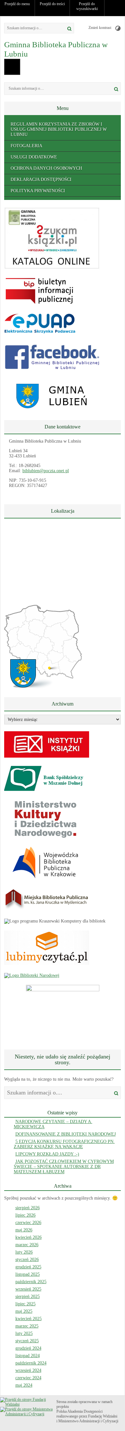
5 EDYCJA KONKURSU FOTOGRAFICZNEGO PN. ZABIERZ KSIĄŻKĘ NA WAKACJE (64, 1144)
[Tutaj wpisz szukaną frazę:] (32, 28)
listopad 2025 (27, 1274)
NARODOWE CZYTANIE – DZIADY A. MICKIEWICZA (53, 1124)
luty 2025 (24, 1333)
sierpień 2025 (27, 1296)
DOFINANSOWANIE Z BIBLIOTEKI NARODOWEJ (65, 1134)
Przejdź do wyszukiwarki (87, 6)
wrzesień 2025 (28, 1289)
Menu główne (12, 67)
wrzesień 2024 (28, 1370)
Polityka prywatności (38, 190)
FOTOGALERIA (26, 145)
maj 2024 (23, 1385)
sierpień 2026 (27, 1207)
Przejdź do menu (17, 4)
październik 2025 (30, 1281)
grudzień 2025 (28, 1266)
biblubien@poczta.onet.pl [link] (45, 470)
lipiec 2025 (25, 1303)
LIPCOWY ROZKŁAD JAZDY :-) (47, 1154)
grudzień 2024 (28, 1348)
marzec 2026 (26, 1244)
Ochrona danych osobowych (46, 168)
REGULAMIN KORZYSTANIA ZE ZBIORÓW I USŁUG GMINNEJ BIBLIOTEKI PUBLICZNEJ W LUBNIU (59, 129)
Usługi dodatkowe (34, 157)
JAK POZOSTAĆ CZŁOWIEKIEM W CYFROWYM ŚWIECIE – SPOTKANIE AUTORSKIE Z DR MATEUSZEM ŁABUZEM (64, 1166)
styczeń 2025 (27, 1340)
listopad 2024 (27, 1355)
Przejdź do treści (52, 4)
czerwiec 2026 (28, 1222)
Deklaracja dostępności (41, 179)
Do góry (117, 8)
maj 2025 (23, 1311)
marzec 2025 (26, 1326)
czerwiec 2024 (28, 1377)
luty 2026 (24, 1252)
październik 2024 (30, 1363)
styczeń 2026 (27, 1259)
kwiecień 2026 (28, 1237)
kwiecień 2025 (28, 1318)
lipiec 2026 (25, 1215)
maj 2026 (23, 1230)
